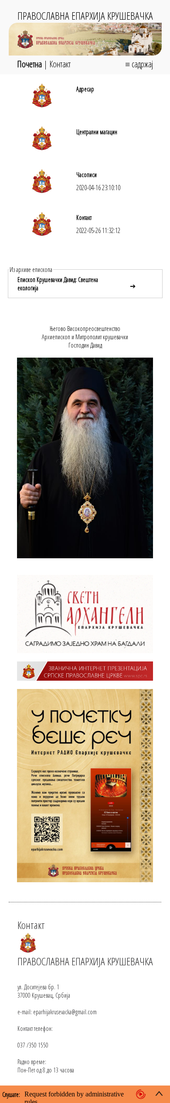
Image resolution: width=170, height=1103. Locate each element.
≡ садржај (139, 64)
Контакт (60, 64)
